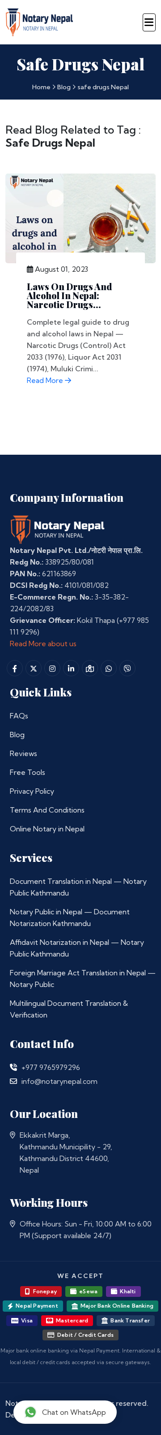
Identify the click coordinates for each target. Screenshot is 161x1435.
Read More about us (43, 643)
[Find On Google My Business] (90, 668)
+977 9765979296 (50, 1067)
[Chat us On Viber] (127, 668)
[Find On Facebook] (15, 668)
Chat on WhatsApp (74, 1412)
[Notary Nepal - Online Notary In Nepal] (39, 20)
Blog (64, 87)
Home (41, 87)
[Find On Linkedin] (71, 668)
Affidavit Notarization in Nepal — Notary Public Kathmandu (77, 948)
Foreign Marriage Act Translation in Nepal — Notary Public (83, 978)
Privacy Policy (32, 791)
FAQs (19, 715)
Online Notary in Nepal (47, 828)
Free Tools (27, 772)
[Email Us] (13, 1081)
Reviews (23, 753)
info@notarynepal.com (59, 1081)
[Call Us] (13, 1067)
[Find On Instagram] (52, 668)
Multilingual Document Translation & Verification (69, 1009)
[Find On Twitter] (33, 668)
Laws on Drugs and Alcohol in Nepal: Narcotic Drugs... (69, 295)
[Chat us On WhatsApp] (109, 668)
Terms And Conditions (47, 809)
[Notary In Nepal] (58, 529)
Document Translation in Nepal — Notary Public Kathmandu (78, 887)
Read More (46, 380)
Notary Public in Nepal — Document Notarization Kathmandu (70, 917)
